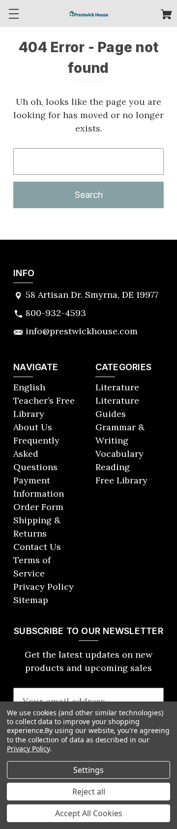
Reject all (88, 791)
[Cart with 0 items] (166, 15)
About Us (32, 427)
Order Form (38, 506)
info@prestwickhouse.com (82, 331)
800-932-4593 (56, 313)
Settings (88, 770)
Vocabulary (119, 453)
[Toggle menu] (13, 13)
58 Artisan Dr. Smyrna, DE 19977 (92, 294)
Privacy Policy (43, 586)
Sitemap (30, 600)
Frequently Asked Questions (36, 454)
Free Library (121, 480)
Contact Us (37, 546)
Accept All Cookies (88, 813)
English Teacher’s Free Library (44, 400)
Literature (117, 387)
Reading (112, 467)
